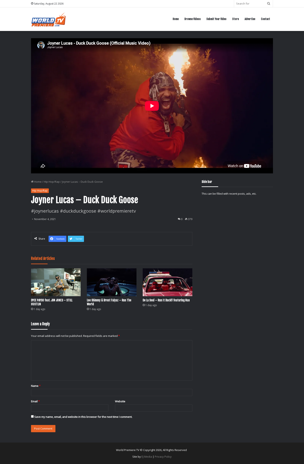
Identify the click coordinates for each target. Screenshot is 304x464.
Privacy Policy (163, 456)
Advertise (250, 19)
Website (120, 401)
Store (235, 19)
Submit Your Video (216, 19)
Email (35, 401)
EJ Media (146, 456)
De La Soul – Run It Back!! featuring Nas (166, 300)
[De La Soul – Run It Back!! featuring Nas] (167, 282)
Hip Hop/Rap (52, 181)
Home (176, 19)
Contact (265, 19)
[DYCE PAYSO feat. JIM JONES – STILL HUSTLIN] (56, 282)
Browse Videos (192, 19)
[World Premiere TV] (48, 19)
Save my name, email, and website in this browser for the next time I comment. (83, 417)
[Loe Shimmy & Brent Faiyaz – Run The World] (111, 282)
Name (36, 386)
